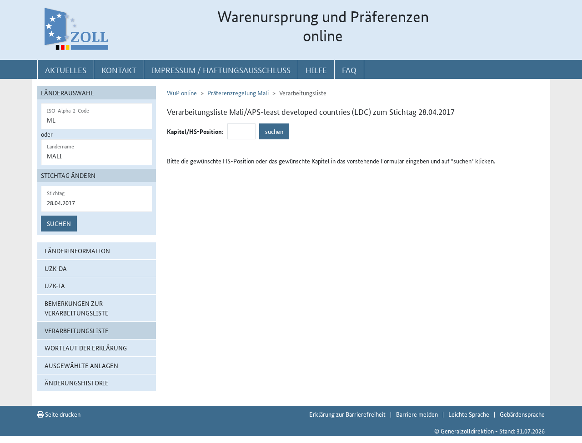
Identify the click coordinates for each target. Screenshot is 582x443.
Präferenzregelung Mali (238, 92)
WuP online (182, 92)
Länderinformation (77, 250)
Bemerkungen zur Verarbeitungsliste (77, 308)
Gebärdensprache (522, 413)
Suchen (59, 223)
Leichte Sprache (468, 413)
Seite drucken (62, 413)
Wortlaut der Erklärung (86, 347)
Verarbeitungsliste (77, 330)
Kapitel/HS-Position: (195, 131)
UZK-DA (56, 268)
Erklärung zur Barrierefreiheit (347, 413)
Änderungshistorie (77, 382)
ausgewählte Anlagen (81, 365)
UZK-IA (55, 285)
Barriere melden (417, 413)
